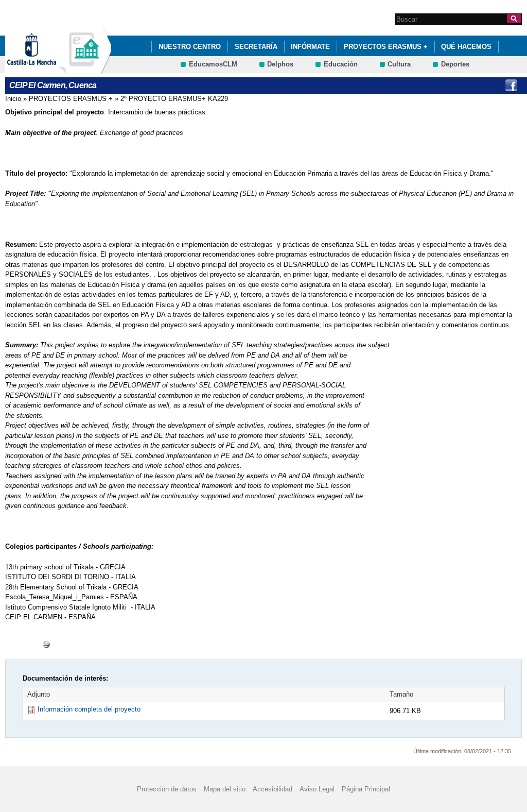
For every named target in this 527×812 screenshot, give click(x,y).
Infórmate (310, 46)
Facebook (511, 85)
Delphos (280, 64)
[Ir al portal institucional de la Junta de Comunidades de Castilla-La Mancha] (44, 69)
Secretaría (256, 46)
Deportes (455, 64)
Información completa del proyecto (89, 709)
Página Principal (366, 789)
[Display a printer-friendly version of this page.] (46, 644)
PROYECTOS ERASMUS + (386, 46)
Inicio (13, 99)
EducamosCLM (213, 64)
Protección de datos (167, 789)
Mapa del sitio (224, 789)
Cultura (399, 64)
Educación (341, 64)
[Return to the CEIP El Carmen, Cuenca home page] (85, 69)
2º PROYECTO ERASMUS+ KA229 (174, 99)
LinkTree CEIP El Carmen (490, 85)
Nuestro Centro (190, 46)
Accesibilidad (272, 789)
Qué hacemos (466, 46)
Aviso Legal (317, 789)
